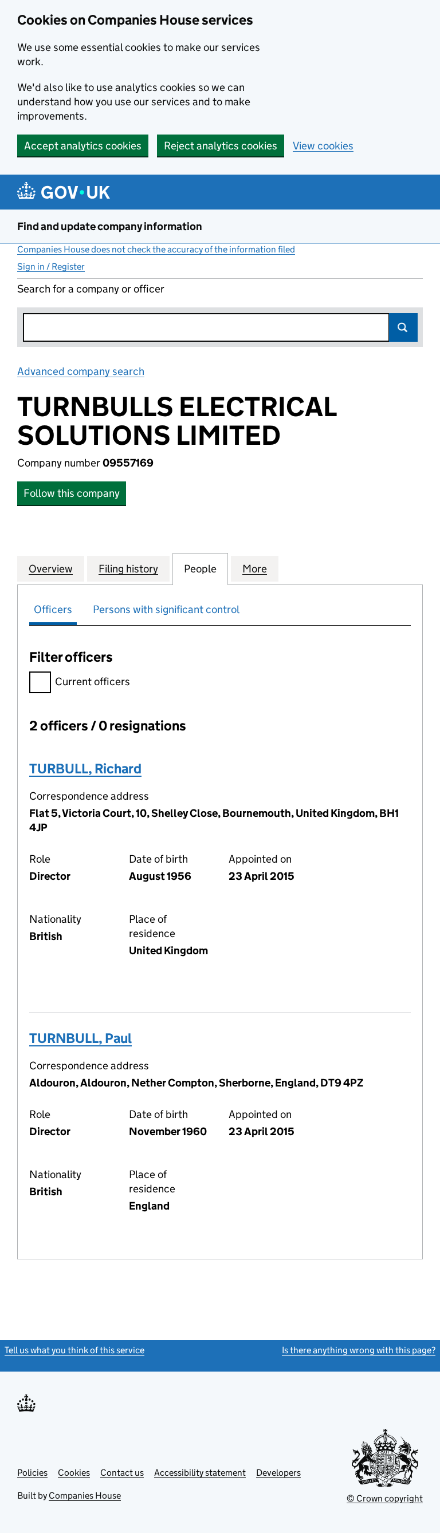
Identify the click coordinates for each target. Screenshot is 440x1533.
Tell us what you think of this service (74, 1350)
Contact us (122, 1472)
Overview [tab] (51, 568)
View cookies (323, 145)
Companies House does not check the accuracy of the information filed (156, 249)
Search (403, 327)
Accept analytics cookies (83, 145)
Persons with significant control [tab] (166, 609)
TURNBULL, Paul (80, 1038)
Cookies (74, 1472)
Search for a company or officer (90, 288)
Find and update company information (109, 226)
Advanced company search (80, 371)
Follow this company (71, 493)
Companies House (85, 1495)
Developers (278, 1472)
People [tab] (200, 568)
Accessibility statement (200, 1472)
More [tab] (254, 568)
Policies (32, 1472)
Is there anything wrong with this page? (358, 1350)
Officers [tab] (53, 609)
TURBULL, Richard (85, 768)
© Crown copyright (385, 1498)
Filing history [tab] (128, 568)
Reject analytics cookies (220, 145)
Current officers (92, 681)
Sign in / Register (51, 266)
